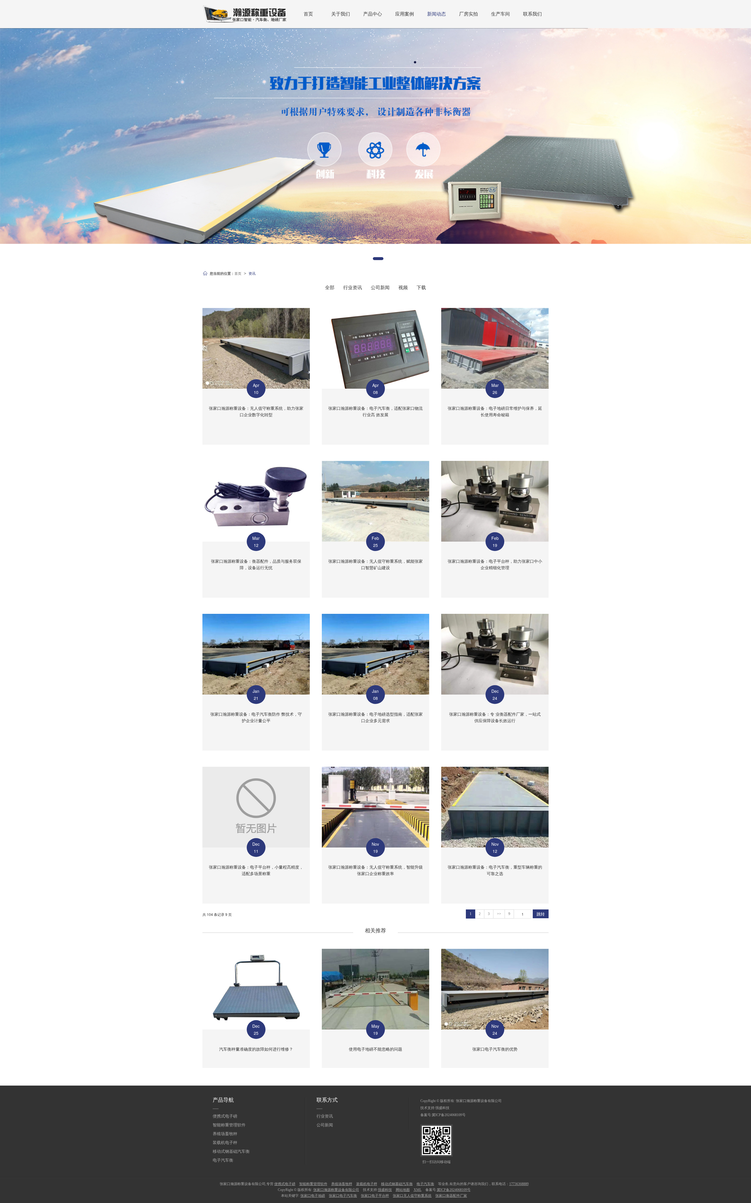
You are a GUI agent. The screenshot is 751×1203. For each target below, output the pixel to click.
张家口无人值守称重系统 (412, 1196)
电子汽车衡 (223, 1160)
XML (418, 1190)
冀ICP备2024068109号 (449, 1115)
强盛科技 (442, 1108)
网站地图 (403, 1190)
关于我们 (340, 13)
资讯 (252, 273)
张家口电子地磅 (312, 1196)
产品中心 (372, 13)
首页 (308, 13)
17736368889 (519, 1184)
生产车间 (500, 13)
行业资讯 (352, 287)
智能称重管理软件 (229, 1125)
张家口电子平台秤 (375, 1196)
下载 (421, 287)
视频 (403, 287)
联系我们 (532, 13)
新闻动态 (436, 13)
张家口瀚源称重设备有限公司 (479, 1101)
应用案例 (404, 13)
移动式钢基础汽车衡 (231, 1151)
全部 (329, 287)
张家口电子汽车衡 (343, 1196)
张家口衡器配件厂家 (451, 1196)
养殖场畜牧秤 (225, 1134)
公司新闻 (380, 287)
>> (499, 914)
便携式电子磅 (225, 1116)
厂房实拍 (468, 13)
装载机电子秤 (225, 1142)
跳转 (541, 914)
